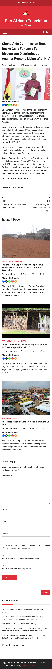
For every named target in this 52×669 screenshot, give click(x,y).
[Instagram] (12, 105)
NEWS (20, 188)
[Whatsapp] (9, 105)
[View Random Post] (42, 32)
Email (5, 521)
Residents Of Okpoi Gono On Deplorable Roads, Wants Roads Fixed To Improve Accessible (22, 267)
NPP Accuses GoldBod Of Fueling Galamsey (19, 624)
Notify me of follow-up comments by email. (21, 559)
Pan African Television (26, 20)
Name (5, 509)
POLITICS (18, 261)
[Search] (47, 32)
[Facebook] (3, 105)
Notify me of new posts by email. (16, 569)
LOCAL (14, 188)
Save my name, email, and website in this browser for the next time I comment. (28, 547)
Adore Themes (28, 665)
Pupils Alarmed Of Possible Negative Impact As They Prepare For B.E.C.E (24, 346)
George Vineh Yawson (37, 65)
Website (5, 533)
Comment (7, 476)
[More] (15, 105)
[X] (6, 105)
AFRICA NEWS (7, 341)
